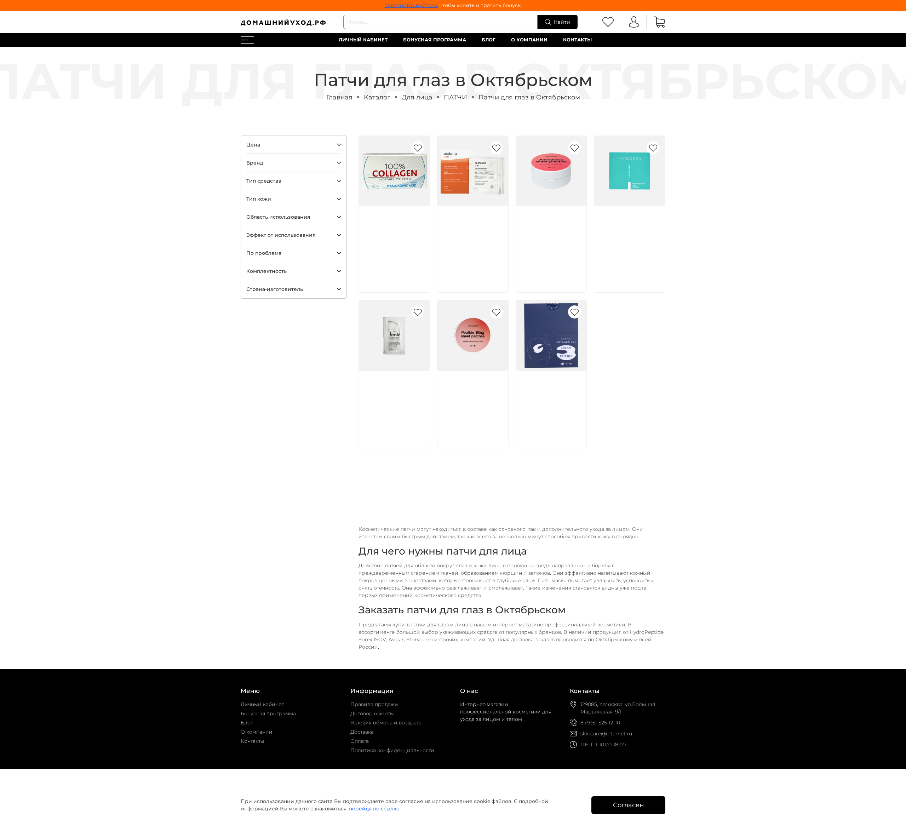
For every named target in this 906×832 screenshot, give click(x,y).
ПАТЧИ (455, 97)
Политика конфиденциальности (392, 750)
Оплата (359, 741)
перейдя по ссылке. (375, 808)
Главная (339, 97)
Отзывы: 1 (532, 262)
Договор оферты (372, 713)
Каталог (377, 97)
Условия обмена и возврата (386, 722)
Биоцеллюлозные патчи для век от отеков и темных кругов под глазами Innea (394, 402)
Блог (488, 39)
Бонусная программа (434, 39)
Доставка (362, 732)
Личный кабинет (363, 39)
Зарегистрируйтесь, (411, 5)
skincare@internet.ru (606, 733)
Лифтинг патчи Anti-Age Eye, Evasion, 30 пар (551, 394)
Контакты (577, 39)
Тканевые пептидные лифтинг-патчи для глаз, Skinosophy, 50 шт (472, 402)
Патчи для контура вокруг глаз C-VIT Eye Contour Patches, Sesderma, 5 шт (471, 237)
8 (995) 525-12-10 (600, 722)
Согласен (628, 805)
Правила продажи (374, 704)
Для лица (417, 97)
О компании (529, 39)
